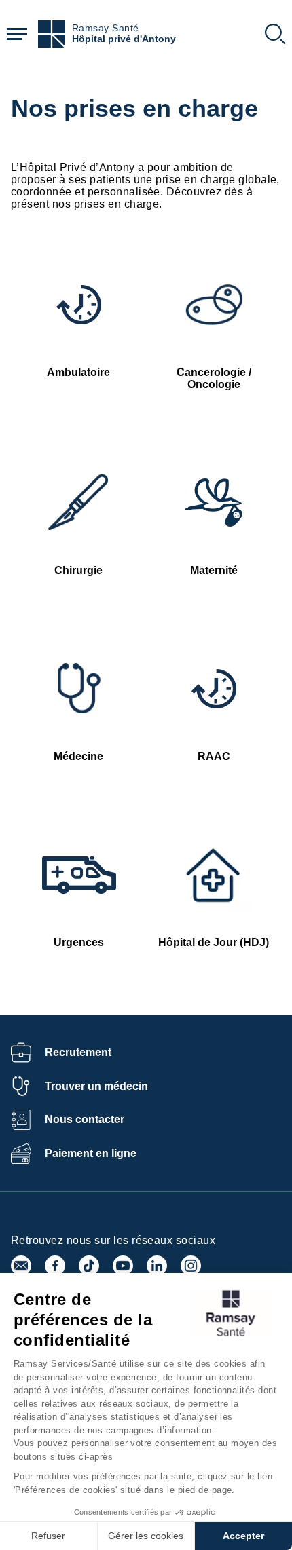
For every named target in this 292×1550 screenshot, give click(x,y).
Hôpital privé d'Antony (124, 39)
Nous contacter (84, 1119)
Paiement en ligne (90, 1153)
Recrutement (78, 1052)
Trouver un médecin (96, 1086)
